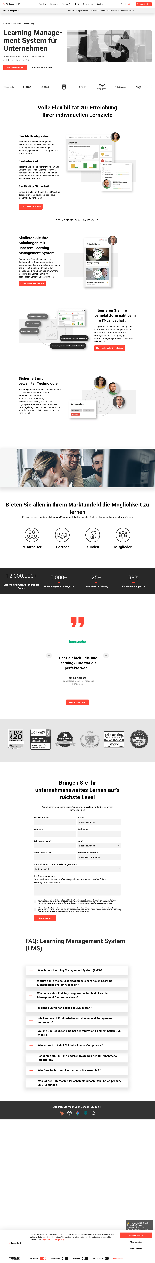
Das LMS (71, 11)
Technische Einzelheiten (109, 11)
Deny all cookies (136, 1248)
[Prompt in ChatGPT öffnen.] (69, 1113)
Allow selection (136, 1242)
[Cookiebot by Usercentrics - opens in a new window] (15, 1258)
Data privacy (59, 1240)
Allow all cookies (136, 1235)
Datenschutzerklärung (67, 911)
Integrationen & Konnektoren (87, 11)
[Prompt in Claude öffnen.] (61, 1113)
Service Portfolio (127, 11)
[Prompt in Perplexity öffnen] (85, 1113)
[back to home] (11, 4)
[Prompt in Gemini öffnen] (77, 1113)
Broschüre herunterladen (42, 67)
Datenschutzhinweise (45, 903)
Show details (118, 1258)
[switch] (65, 1258)
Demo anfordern (143, 4)
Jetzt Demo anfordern (15, 67)
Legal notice (47, 1240)
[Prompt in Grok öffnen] (93, 1113)
